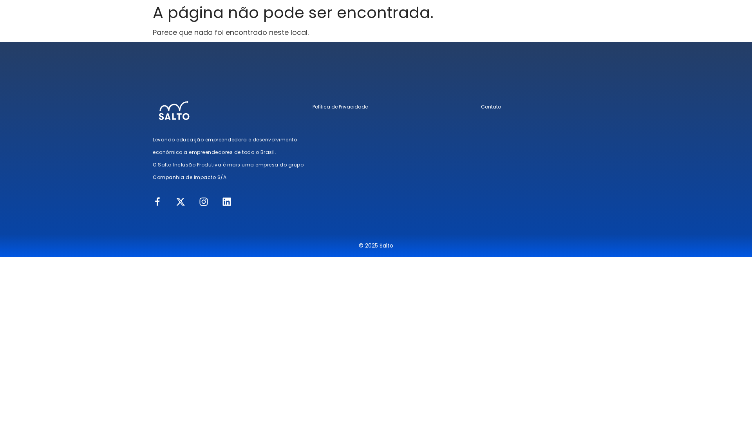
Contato (491, 106)
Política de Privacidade (340, 106)
